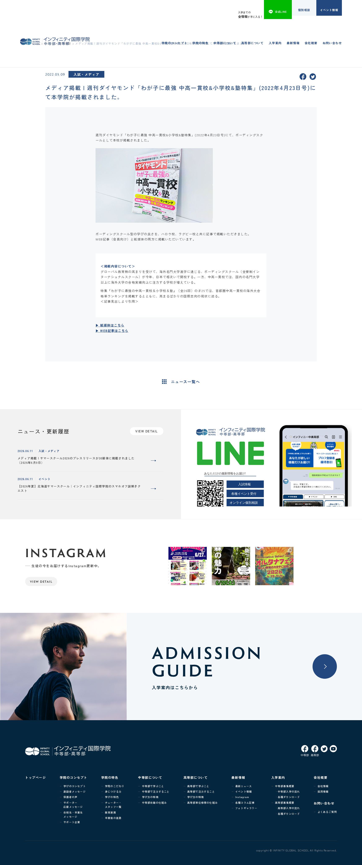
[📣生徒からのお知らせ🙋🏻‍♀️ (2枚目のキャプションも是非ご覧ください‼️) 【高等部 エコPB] (187, 566)
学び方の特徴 (150, 797)
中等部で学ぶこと (153, 786)
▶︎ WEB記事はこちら (112, 330)
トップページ (35, 777)
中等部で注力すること (155, 791)
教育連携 (110, 812)
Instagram (242, 797)
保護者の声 (70, 797)
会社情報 (323, 786)
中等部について (224, 43)
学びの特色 (112, 797)
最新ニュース (243, 786)
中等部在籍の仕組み (154, 802)
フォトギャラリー (246, 808)
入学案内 (275, 43)
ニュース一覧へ (185, 381)
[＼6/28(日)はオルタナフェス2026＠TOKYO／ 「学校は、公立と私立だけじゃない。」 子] (274, 566)
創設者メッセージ (74, 791)
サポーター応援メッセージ (73, 804)
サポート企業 (71, 822)
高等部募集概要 (284, 802)
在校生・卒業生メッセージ (73, 814)
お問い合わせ (332, 43)
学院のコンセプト (174, 43)
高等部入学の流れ (289, 808)
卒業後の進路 (113, 818)
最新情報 (293, 43)
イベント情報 (329, 10)
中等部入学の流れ (289, 791)
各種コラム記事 (245, 802)
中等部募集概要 (284, 786)
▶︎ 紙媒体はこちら (110, 325)
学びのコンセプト (74, 786)
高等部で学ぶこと (198, 786)
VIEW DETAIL (41, 582)
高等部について (252, 43)
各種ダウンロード (289, 797)
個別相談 (304, 10)
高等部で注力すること (201, 791)
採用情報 (323, 791)
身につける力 (113, 791)
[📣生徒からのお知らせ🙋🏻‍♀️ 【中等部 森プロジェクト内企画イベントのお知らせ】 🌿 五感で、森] (231, 566)
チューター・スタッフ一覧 (113, 804)
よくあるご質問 (327, 812)
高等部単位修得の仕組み (202, 802)
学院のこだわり (114, 786)
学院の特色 (200, 43)
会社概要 (311, 43)
